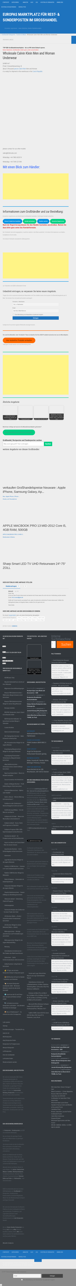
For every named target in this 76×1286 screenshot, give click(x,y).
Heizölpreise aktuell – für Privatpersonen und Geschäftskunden (13, 837)
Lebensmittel (17, 1090)
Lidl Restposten (7, 1051)
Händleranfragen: (12, 586)
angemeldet (12, 615)
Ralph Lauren (41, 617)
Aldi (32, 2)
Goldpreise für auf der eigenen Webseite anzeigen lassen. (19, 325)
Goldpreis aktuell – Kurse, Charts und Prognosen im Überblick (13, 824)
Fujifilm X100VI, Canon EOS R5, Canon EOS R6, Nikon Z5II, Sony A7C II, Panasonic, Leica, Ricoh (38, 1015)
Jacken (14, 1169)
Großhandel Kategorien (8, 35)
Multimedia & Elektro (33, 758)
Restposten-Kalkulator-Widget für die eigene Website (13, 887)
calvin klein (25, 617)
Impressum (7, 855)
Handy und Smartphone (34, 767)
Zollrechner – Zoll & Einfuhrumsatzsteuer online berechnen (13, 959)
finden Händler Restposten (14, 1227)
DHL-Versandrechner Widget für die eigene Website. (13, 744)
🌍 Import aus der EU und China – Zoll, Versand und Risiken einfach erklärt (13, 997)
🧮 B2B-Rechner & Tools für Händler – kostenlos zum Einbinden (14, 978)
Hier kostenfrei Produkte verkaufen (19, 340)
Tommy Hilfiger (40, 620)
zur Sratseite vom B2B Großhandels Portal (14, 286)
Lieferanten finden (8, 1058)
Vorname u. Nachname (18, 301)
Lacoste (35, 617)
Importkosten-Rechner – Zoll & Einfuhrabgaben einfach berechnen (12, 850)
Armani (19, 617)
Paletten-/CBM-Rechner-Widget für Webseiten (13, 874)
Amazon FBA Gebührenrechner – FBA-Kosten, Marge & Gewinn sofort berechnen (13, 695)
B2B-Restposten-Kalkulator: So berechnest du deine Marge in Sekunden (12, 721)
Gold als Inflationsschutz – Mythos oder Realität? (13, 792)
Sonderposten (16, 1130)
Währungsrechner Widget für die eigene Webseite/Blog (13, 941)
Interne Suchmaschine (61, 637)
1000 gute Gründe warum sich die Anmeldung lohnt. (17, 344)
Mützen (5, 1172)
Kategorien (15, 2)
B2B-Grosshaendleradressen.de (38, 828)
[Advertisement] (36, 186)
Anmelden (60, 2)
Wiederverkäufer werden (10, 1062)
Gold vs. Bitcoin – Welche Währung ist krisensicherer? (13, 798)
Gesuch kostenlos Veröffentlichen (13, 779)
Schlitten (9, 1172)
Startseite (6, 2)
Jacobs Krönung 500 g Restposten (37, 711)
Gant (30, 617)
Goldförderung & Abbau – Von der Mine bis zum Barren (13, 811)
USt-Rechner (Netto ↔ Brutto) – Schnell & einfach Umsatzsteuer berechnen (12, 918)
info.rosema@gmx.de (17, 597)
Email (14, 308)
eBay (14, 1229)
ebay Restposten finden (9, 1040)
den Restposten (18, 1218)
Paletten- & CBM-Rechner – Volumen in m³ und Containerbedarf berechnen (14, 867)
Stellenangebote (9, 905)
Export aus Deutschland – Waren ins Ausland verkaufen (13, 774)
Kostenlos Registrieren (8, 7)
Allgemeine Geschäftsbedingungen (14, 688)
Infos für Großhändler (9, 1055)
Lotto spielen (6, 1022)
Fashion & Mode (21, 35)
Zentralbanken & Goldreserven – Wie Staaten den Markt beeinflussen (13, 952)
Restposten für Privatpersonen (11, 1044)
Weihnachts (17, 1178)
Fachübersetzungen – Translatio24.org (13, 1029)
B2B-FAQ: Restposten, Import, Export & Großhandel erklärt (13, 713)
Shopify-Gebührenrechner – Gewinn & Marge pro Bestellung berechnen (13, 894)
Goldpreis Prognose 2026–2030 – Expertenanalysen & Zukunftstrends (13, 831)
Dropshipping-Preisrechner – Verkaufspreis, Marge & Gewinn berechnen (12, 758)
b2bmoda (14, 626)
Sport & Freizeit (31, 749)
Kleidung (5, 1092)
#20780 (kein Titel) (9, 678)
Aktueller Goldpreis (8, 1243)
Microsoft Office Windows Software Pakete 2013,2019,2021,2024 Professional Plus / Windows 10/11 (38, 1006)
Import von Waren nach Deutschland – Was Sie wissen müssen (13, 844)
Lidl (37, 2)
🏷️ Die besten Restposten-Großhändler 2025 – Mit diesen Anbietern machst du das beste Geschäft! (11, 987)
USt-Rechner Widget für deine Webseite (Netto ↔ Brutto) (12, 926)
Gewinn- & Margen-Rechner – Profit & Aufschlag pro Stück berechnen (13, 785)
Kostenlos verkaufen (47, 2)
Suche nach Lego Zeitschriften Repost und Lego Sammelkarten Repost (36, 976)
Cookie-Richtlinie (9, 727)
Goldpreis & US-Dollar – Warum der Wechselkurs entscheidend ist (13, 818)
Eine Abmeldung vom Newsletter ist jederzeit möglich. (29, 314)
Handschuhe (20, 1169)
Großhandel (17, 1191)
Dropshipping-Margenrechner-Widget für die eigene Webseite (12, 750)
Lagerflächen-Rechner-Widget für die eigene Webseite (13, 861)
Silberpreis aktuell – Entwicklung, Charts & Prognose (13, 900)
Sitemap (5, 1026)
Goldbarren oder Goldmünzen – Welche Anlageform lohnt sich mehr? (13, 805)
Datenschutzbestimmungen (12, 732)
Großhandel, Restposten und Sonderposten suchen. (22, 440)
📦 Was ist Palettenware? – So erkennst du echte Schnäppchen (12, 1013)
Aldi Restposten (7, 1037)
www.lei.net (6, 1033)
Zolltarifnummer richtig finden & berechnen (12, 965)
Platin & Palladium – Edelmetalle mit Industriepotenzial (13, 881)
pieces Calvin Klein (20, 69)
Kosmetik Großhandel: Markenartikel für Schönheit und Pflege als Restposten (60, 956)
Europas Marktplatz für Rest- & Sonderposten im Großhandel (31, 17)
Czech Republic (38, 71)
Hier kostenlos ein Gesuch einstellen (18, 432)
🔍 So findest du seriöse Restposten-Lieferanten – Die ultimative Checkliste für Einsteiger (14, 1005)
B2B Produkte (31, 731)
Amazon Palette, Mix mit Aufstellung (63, 910)
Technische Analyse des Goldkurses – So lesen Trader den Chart (14, 911)
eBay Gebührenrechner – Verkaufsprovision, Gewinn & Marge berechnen (13, 767)
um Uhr (17, 591)
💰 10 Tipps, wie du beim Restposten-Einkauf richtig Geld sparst (13, 972)
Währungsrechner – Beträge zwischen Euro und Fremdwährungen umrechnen (13, 934)
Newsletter (22, 7)
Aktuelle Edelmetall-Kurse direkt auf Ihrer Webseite (13, 683)
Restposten (11, 1092)
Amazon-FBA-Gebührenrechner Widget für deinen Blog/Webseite (12, 703)
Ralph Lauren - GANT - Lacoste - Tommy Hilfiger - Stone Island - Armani (19, 620)
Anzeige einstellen (9, 708)
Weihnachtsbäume (18, 1172)
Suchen (48, 444)
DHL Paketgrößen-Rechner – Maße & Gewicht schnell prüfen (13, 737)
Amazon (25, 2)
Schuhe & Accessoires (33, 740)
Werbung (7, 947)
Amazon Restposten (8, 1047)
